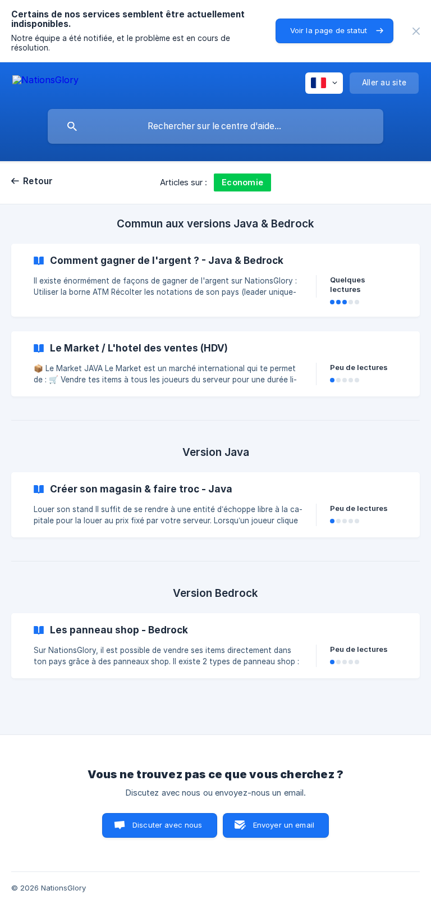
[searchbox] (215, 126)
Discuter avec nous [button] (167, 824)
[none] (416, 31)
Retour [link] (38, 181)
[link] (215, 280)
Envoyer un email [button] (283, 824)
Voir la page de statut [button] (328, 30)
